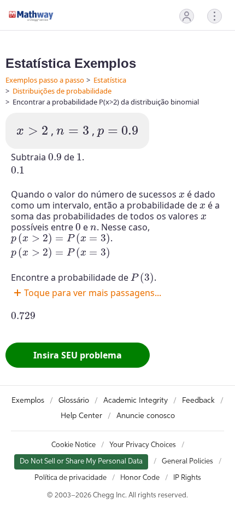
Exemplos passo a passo (44, 80)
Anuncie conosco (145, 416)
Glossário (73, 400)
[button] (186, 16)
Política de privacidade (70, 478)
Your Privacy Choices (142, 445)
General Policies (187, 461)
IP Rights (187, 478)
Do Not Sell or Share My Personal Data (81, 461)
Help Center (81, 416)
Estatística (109, 80)
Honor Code (140, 478)
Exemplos (27, 400)
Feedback (198, 400)
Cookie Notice (73, 445)
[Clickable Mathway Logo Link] (31, 15)
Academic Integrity (135, 400)
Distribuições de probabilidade (62, 91)
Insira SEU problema (77, 355)
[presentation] (32, 130)
